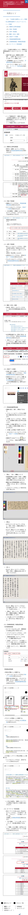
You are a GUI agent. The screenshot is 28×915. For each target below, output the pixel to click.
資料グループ (7, 903)
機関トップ (7, 906)
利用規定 (19, 906)
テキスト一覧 (20, 903)
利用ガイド (7, 908)
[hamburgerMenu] (26, 1)
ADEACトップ (8, 910)
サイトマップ (20, 908)
